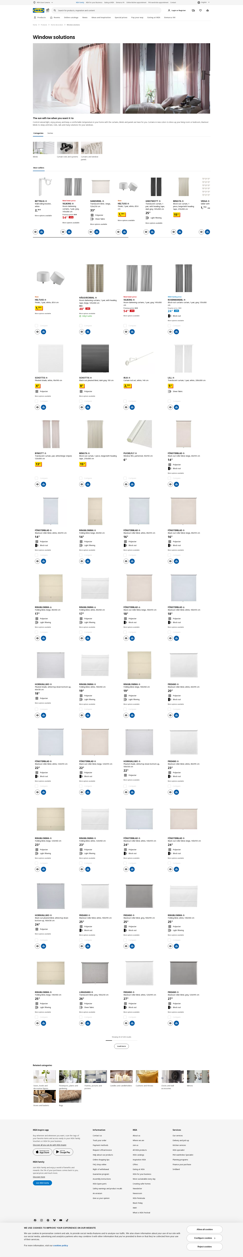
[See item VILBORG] (73, 186)
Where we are (138, 1140)
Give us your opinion (101, 1198)
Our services (178, 1135)
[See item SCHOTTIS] (55, 358)
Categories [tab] (38, 133)
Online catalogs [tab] (71, 17)
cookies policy (60, 1245)
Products (44, 25)
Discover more (39, 1177)
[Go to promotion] (51, 10)
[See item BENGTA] (183, 186)
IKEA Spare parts (100, 1183)
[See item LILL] (188, 358)
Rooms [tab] (57, 17)
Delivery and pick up (181, 1140)
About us (136, 1135)
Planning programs (180, 1159)
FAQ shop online (99, 1164)
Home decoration (57, 25)
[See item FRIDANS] (188, 665)
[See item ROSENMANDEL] (188, 278)
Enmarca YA (120, 2)
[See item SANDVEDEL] (100, 186)
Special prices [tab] (121, 17)
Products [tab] (41, 17)
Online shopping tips (101, 1159)
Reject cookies (205, 1247)
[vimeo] (54, 1220)
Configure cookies (203, 1238)
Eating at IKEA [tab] (153, 17)
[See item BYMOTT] (55, 434)
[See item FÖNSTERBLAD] (188, 434)
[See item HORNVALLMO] (55, 665)
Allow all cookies (205, 1229)
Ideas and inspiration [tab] (101, 17)
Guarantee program (101, 1174)
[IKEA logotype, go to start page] (38, 10)
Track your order (99, 1140)
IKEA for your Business (94, 2)
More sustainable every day (144, 1179)
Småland (176, 1169)
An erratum (97, 1193)
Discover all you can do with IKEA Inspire (49, 1145)
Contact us (97, 1135)
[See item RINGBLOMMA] (99, 511)
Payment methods (100, 1145)
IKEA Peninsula (139, 1198)
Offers (135, 1164)
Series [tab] (50, 133)
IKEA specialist (179, 1150)
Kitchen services (179, 1145)
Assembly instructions (102, 1179)
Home (35, 25)
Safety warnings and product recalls (107, 1188)
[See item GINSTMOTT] (156, 186)
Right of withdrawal (101, 1169)
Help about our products (103, 1155)
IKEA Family (80, 2)
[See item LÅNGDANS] (99, 973)
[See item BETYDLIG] (45, 186)
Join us (135, 1145)
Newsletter (137, 1188)
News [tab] (84, 17)
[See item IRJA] (144, 358)
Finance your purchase (182, 1164)
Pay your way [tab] (137, 17)
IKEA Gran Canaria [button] (43, 2)
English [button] (204, 2)
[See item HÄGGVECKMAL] (99, 278)
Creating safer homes (142, 1183)
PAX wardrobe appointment (158, 2)
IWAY (135, 1208)
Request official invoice (102, 1150)
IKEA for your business (142, 1174)
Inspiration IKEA (139, 1159)
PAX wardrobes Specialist (183, 1155)
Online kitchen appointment (136, 2)
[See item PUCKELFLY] (144, 434)
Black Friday (138, 1203)
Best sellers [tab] (38, 168)
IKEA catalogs (138, 1155)
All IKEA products (140, 1150)
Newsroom (137, 1193)
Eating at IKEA (109, 2)
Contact (173, 2)
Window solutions (73, 25)
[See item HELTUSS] (128, 186)
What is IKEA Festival (141, 1212)
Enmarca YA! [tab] (169, 17)
